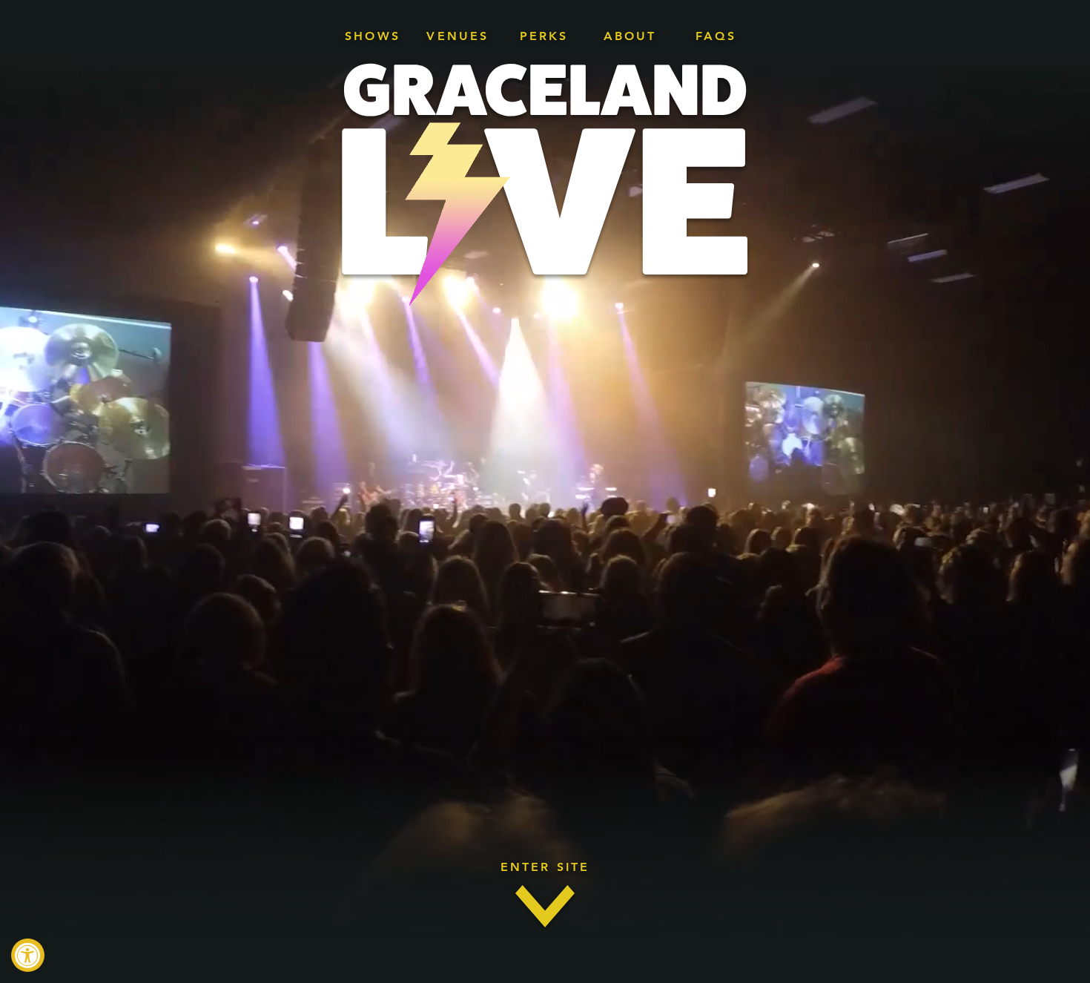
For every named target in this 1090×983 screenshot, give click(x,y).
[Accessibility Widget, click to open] (27, 955)
